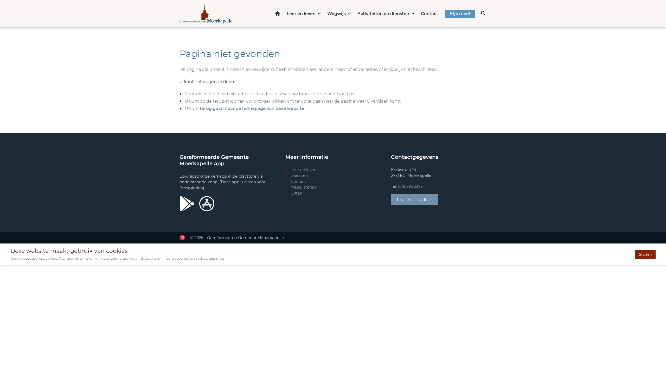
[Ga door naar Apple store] (207, 203)
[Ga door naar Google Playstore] (187, 203)
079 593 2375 (410, 186)
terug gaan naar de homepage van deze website (252, 108)
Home (277, 13)
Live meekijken (415, 200)
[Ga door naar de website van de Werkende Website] (182, 237)
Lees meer (216, 258)
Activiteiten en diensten (383, 13)
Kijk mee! (460, 13)
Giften (297, 193)
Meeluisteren (303, 187)
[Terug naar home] (206, 13)
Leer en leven (301, 13)
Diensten (299, 175)
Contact (429, 13)
